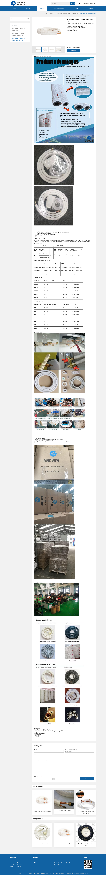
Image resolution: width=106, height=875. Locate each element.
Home (46, 13)
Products (51, 13)
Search (73, 3)
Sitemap (68, 873)
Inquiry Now (73, 50)
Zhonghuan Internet (84, 873)
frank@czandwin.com (89, 3)
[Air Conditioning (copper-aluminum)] (38, 49)
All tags (71, 873)
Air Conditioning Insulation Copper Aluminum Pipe (66, 13)
